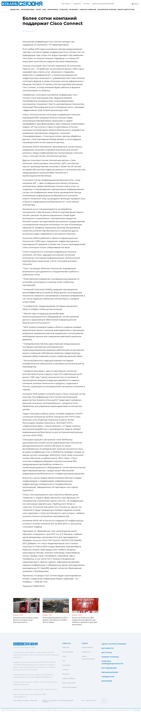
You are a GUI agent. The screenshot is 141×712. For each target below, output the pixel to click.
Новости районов (88, 9)
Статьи (86, 4)
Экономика (52, 9)
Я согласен (136, 710)
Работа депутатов (125, 9)
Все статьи (106, 652)
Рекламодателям (109, 672)
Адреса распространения (103, 4)
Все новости (107, 648)
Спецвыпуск (86, 652)
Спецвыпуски (108, 677)
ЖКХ (44, 9)
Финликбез (106, 681)
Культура (64, 9)
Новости (77, 4)
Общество (15, 9)
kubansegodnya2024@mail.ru (41, 677)
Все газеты (65, 4)
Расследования (109, 668)
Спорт (38, 9)
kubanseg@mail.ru (20, 697)
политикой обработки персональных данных (54, 710)
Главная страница (110, 657)
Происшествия (28, 9)
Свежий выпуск (87, 647)
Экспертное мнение (107, 9)
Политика (73, 9)
